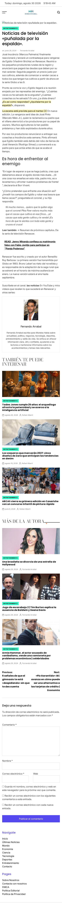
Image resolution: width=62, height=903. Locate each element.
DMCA (5, 887)
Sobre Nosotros (10, 880)
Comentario (9, 724)
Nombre (7, 760)
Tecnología (8, 856)
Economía (7, 849)
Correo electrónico (13, 773)
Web (35, 773)
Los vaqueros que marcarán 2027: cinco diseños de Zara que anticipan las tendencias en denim (30, 455)
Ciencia (6, 852)
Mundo (6, 845)
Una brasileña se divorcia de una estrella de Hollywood (29, 563)
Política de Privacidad (14, 894)
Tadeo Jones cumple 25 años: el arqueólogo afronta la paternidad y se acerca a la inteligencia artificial (29, 407)
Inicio (5, 838)
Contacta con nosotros (14, 883)
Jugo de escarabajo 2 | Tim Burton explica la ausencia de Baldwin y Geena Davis (29, 609)
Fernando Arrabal (27, 50)
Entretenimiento (10, 28)
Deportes (7, 859)
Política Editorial (11, 890)
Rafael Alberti (27, 415)
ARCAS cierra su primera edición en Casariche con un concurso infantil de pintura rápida (30, 503)
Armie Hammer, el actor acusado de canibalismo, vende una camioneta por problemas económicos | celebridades (26, 655)
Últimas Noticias (11, 842)
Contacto (7, 866)
